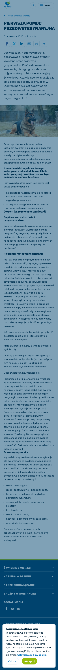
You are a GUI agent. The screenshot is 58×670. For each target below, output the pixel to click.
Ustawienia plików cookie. (32, 654)
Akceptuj (29, 661)
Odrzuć (12, 661)
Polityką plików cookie (36, 651)
